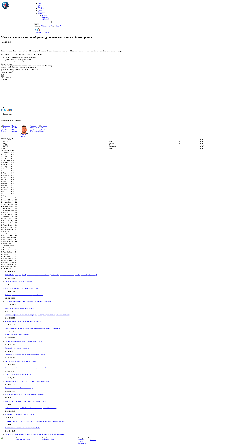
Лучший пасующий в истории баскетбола (18, 281)
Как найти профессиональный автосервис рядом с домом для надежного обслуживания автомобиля (37, 315)
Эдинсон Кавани (42, 130)
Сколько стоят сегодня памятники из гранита (19, 308)
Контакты (45, 17)
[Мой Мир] (10, 110)
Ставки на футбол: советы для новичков (18, 374)
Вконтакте (93, 440)
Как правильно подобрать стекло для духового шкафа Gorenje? (25, 354)
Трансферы (41, 12)
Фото (39, 5)
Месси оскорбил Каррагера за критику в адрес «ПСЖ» (22, 428)
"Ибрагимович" (46, 26)
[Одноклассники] (8, 110)
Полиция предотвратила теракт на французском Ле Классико (24, 394)
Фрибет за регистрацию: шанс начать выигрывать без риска (24, 295)
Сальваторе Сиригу (4, 130)
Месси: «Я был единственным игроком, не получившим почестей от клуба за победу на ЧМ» (35, 434)
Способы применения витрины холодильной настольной (23, 341)
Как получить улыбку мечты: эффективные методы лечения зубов (26, 368)
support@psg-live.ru (48, 439)
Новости (19, 439)
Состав (40, 10)
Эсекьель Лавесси (23, 135)
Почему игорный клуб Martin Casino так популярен (21, 288)
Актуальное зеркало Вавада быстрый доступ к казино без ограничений (28, 301)
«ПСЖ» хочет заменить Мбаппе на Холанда (19, 388)
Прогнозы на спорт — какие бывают (16, 335)
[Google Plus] (39, 30)
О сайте (44, 15)
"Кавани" (58, 26)
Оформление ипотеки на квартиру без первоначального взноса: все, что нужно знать (32, 328)
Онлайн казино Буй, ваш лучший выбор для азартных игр (23, 321)
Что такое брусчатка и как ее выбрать (17, 348)
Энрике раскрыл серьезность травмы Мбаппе (19, 414)
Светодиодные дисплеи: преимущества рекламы (20, 361)
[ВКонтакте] (35, 30)
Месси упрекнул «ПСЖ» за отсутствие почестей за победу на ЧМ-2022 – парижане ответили (35, 421)
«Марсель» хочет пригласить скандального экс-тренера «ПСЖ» (25, 401)
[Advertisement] (23, 46)
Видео (40, 7)
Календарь (41, 8)
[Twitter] (37, 30)
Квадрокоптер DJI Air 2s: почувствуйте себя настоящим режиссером (27, 381)
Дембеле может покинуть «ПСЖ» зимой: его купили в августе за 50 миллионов (30, 408)
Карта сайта (45, 19)
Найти (36, 24)
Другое (40, 13)
